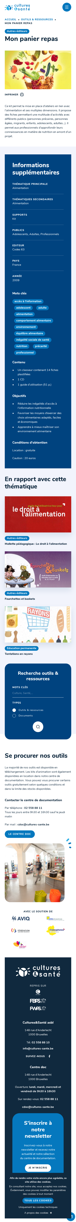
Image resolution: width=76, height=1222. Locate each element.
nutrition (21, 346)
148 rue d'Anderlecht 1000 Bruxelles (38, 1032)
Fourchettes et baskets (20, 599)
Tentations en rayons (19, 654)
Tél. (38, 1042)
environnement (26, 327)
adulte (42, 307)
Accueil (10, 19)
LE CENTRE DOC (19, 834)
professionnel (25, 352)
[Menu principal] (66, 7)
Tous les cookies (38, 1200)
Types (16, 703)
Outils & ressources (37, 19)
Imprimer (11, 94)
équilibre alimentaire (29, 333)
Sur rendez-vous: (38, 1099)
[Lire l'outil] (38, 514)
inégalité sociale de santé (32, 340)
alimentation (24, 314)
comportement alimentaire (33, 320)
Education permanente (21, 648)
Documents (26, 715)
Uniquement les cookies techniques (38, 1207)
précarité (41, 346)
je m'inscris (38, 1168)
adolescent (23, 307)
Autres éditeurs (17, 31)
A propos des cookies (36, 1213)
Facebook (49, 1056)
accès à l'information (27, 301)
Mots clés (20, 687)
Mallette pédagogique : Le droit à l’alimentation (36, 544)
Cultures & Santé (38, 971)
